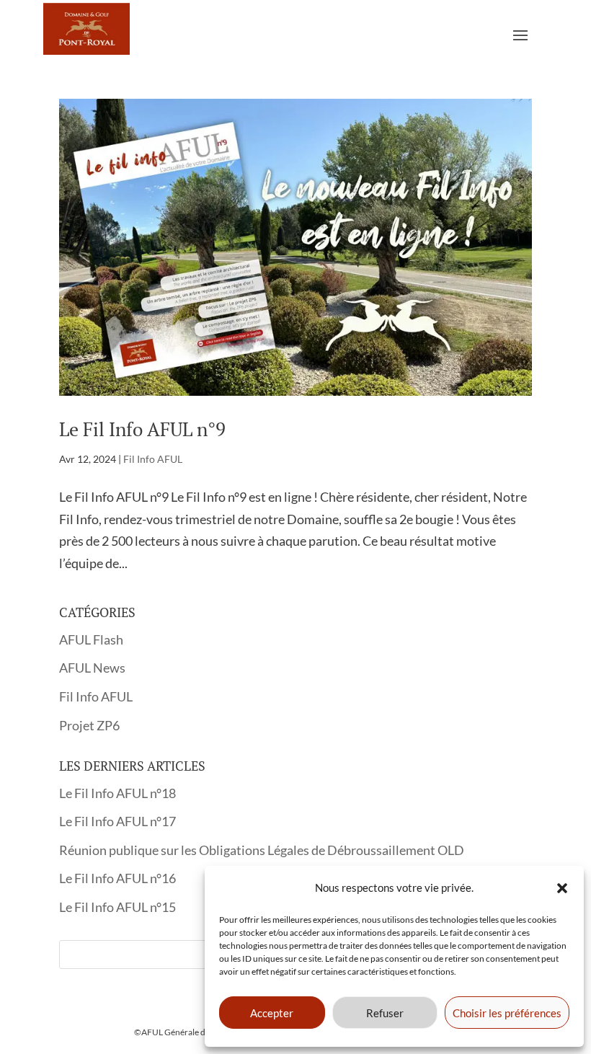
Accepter (271, 1012)
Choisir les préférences (507, 1012)
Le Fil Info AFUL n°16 (117, 878)
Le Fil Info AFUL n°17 (117, 821)
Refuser (385, 1012)
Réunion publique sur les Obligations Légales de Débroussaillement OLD (261, 850)
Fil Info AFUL (152, 459)
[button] (562, 888)
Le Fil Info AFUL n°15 (117, 907)
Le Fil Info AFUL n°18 (117, 793)
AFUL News (92, 668)
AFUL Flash (91, 639)
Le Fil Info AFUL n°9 (142, 429)
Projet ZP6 (89, 725)
